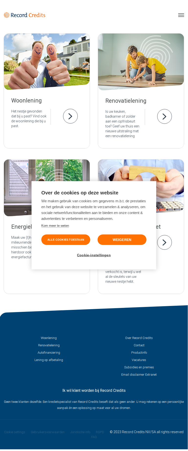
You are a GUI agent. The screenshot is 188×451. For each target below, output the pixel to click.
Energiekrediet (29, 227)
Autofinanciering (49, 352)
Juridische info (80, 432)
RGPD (100, 432)
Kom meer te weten (55, 225)
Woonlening (26, 100)
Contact (139, 345)
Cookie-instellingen (94, 255)
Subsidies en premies (139, 367)
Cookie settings (14, 432)
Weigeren (122, 239)
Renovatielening (125, 101)
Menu (179, 15)
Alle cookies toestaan (65, 239)
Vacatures (139, 360)
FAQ (94, 437)
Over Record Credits (139, 338)
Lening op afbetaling (48, 360)
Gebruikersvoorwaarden (48, 432)
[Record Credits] (24, 15)
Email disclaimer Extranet (139, 374)
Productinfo (139, 352)
